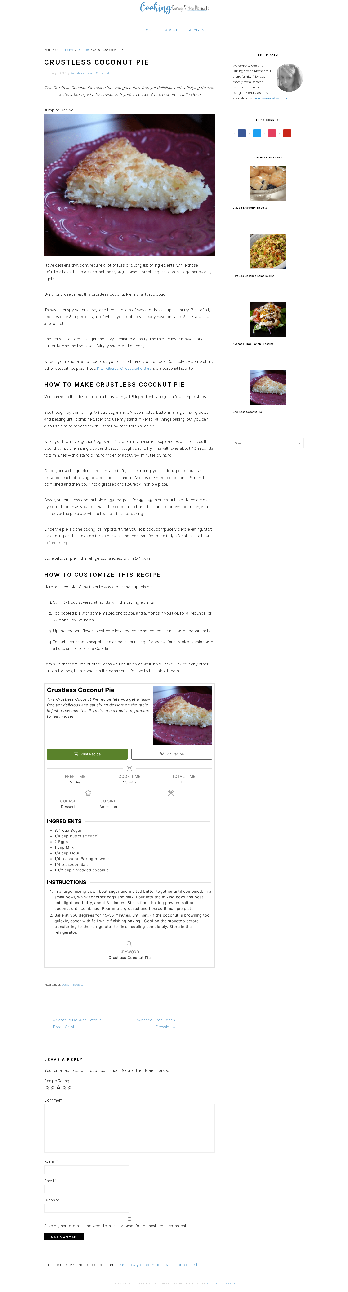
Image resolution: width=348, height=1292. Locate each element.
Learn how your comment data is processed (156, 1264)
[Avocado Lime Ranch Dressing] (268, 319)
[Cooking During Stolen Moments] (174, 16)
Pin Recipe (174, 754)
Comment (54, 1100)
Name (51, 1162)
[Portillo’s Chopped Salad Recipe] (268, 251)
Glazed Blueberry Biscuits (250, 207)
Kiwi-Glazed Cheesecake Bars (124, 368)
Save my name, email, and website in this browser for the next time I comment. (115, 1226)
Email (50, 1181)
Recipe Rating (56, 1081)
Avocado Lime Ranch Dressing (253, 344)
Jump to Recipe (58, 110)
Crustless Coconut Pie (247, 411)
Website (51, 1200)
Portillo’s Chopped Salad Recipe (254, 275)
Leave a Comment (97, 73)
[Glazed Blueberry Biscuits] (268, 183)
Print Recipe (90, 754)
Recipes (78, 984)
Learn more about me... (272, 98)
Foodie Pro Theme (221, 1284)
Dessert (67, 984)
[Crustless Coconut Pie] (268, 387)
